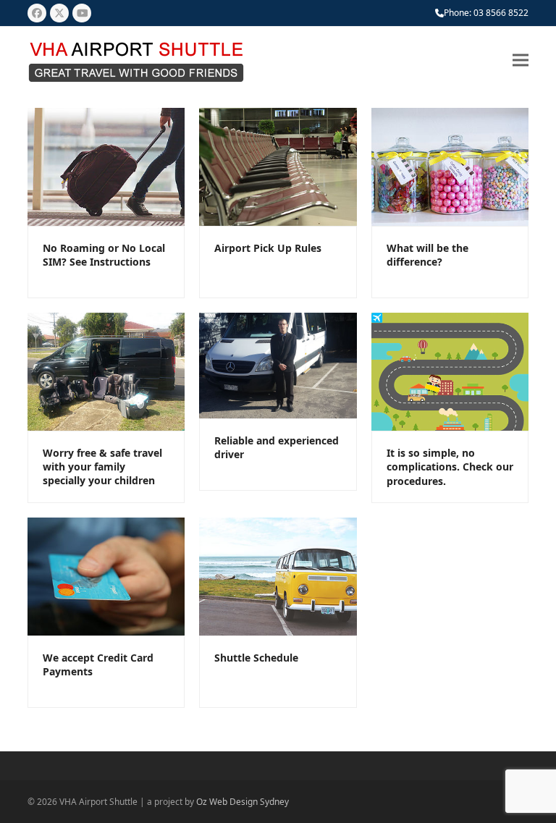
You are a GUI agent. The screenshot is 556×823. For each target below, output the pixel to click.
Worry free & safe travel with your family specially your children (102, 467)
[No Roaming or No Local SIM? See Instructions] (106, 165)
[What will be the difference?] (449, 165)
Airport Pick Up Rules (267, 248)
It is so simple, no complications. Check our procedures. (450, 467)
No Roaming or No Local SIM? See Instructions (104, 255)
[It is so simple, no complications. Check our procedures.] (449, 370)
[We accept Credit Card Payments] (106, 575)
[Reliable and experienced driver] (277, 364)
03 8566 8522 (500, 13)
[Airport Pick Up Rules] (277, 165)
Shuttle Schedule (256, 657)
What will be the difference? (427, 255)
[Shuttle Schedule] (277, 575)
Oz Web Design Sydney (242, 801)
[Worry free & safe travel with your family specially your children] (106, 370)
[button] (520, 60)
